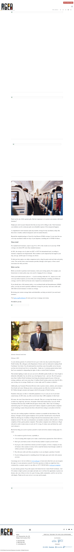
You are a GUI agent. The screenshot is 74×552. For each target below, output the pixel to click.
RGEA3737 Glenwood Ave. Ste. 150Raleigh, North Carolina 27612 (23, 536)
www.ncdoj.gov (36, 461)
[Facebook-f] (63, 10)
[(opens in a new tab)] (37, 113)
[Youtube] (68, 10)
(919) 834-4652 (21, 540)
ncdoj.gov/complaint (55, 465)
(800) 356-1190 (21, 542)
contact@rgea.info (21, 544)
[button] (60, 10)
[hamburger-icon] (72, 6)
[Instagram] (66, 10)
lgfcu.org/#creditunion (20, 298)
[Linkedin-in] (71, 10)
